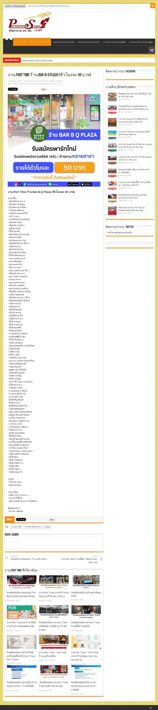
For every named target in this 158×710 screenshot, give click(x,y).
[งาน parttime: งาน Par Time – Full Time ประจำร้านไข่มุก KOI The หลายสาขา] (86, 642)
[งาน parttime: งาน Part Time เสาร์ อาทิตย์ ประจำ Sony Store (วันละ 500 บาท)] (112, 122)
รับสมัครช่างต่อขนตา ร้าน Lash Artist (28, 557)
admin (19, 81)
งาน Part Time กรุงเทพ (40, 42)
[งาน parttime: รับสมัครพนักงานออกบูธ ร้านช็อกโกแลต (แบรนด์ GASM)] (21, 582)
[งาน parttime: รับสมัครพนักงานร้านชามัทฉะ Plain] (86, 582)
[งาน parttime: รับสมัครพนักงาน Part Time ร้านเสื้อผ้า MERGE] (86, 612)
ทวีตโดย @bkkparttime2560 (119, 232)
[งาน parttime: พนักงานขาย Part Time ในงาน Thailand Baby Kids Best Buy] (112, 211)
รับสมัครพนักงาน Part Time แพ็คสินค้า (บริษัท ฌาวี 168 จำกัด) (53, 626)
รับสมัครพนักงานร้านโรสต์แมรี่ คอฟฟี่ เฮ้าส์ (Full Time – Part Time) (22, 656)
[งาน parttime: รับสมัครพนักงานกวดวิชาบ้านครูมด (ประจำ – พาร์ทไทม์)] (21, 672)
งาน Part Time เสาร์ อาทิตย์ (141, 42)
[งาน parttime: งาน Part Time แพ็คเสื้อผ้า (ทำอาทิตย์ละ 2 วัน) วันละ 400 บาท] (112, 185)
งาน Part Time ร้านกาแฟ (63, 42)
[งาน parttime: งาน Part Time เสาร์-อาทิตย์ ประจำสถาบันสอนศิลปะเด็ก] (21, 612)
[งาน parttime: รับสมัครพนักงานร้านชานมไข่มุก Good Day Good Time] (112, 198)
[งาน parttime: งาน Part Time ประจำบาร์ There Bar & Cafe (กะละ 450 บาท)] (112, 160)
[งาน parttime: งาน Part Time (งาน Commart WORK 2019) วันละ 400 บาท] (112, 135)
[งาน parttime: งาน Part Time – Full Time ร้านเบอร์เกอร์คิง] (54, 642)
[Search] (152, 6)
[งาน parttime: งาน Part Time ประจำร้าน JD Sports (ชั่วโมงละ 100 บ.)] (54, 582)
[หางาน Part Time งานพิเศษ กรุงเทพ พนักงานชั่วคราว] (28, 31)
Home (9, 43)
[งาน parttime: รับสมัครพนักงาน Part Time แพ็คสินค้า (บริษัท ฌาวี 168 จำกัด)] (54, 612)
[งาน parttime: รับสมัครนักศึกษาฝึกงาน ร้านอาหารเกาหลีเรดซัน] (112, 173)
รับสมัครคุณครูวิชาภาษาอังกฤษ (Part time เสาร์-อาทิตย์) (83, 686)
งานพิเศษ (58, 81)
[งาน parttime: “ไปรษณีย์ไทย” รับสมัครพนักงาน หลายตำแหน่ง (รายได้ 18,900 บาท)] (112, 109)
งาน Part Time (21, 42)
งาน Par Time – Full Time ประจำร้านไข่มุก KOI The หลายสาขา (84, 656)
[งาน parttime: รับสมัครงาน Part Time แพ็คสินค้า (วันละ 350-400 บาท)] (112, 97)
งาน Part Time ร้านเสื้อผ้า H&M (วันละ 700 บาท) (79, 559)
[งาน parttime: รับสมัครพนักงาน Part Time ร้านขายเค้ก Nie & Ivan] (54, 672)
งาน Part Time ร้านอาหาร (89, 42)
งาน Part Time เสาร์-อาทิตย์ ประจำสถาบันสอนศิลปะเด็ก (46, 60)
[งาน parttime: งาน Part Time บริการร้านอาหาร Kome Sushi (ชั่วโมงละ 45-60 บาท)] (112, 147)
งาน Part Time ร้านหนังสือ (114, 42)
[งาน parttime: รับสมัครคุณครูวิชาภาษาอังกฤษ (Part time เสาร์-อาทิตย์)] (86, 672)
